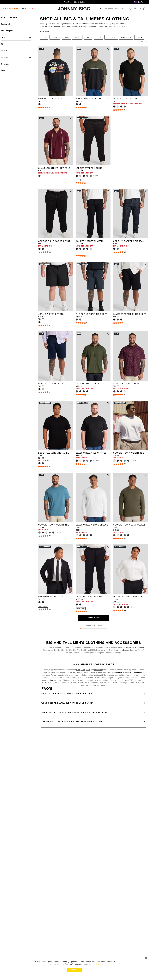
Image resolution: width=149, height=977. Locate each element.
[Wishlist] (130, 8)
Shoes (139, 37)
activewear (98, 670)
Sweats (77, 37)
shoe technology (56, 680)
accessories (139, 647)
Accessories (126, 37)
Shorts (98, 37)
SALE (31, 9)
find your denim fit (137, 672)
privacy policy (93, 964)
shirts (83, 670)
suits (78, 670)
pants (88, 670)
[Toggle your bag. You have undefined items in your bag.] (144, 8)
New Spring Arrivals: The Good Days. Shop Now (74, 2)
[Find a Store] (135, 8)
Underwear (111, 37)
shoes (128, 647)
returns (44, 683)
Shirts (66, 37)
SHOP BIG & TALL (10, 9)
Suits (88, 37)
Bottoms (55, 37)
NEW (23, 9)
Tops (44, 37)
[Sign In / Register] (140, 8)
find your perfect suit (116, 672)
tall (123, 650)
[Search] (101, 9)
